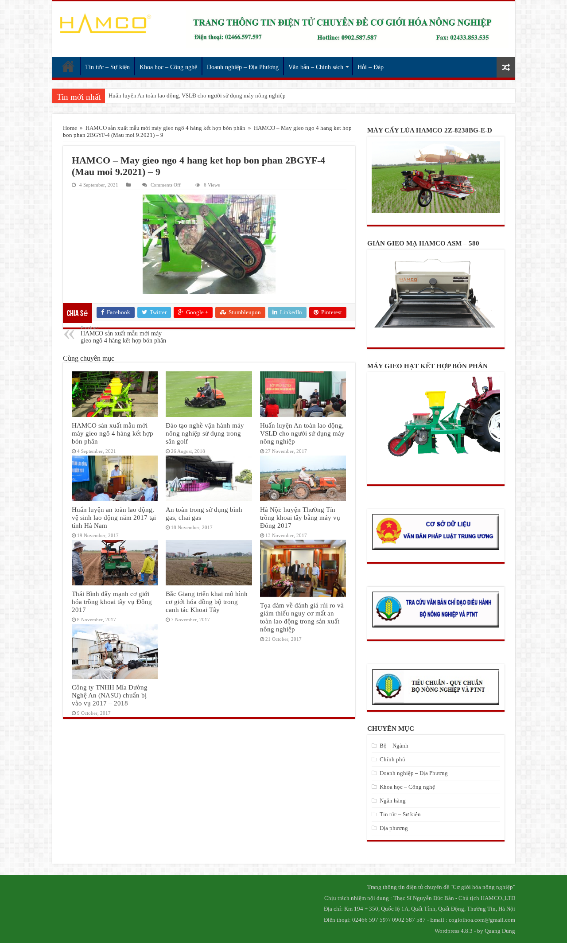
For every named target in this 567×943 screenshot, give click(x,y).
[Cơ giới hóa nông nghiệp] (105, 23)
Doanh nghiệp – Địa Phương (243, 67)
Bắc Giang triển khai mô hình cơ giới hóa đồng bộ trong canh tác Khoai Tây (207, 601)
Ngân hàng (393, 800)
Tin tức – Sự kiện (107, 67)
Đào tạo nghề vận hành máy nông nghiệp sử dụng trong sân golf (205, 433)
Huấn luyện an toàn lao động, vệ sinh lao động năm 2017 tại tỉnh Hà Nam (114, 517)
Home (70, 128)
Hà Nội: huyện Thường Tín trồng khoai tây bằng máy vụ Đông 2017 (300, 517)
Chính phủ (392, 759)
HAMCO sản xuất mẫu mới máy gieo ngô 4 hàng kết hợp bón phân (165, 128)
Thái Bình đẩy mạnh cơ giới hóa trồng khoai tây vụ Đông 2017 (112, 601)
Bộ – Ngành (394, 745)
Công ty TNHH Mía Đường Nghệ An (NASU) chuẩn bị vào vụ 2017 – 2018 (110, 695)
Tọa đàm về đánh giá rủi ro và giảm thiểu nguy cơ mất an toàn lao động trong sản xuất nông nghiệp (302, 617)
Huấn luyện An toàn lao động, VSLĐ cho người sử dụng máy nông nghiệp (197, 95)
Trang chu (68, 66)
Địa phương (394, 828)
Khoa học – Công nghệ (168, 67)
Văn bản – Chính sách (315, 67)
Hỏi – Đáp (370, 67)
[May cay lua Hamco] (347, 29)
